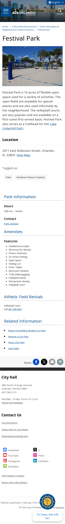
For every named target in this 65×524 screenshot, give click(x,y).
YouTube (13, 455)
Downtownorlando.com (15, 436)
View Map (23, 155)
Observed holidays (12, 402)
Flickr (41, 455)
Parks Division (11, 223)
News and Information (14, 482)
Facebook (13, 450)
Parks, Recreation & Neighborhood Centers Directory (30, 28)
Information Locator (13, 475)
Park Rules (13, 348)
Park (8, 177)
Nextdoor (13, 466)
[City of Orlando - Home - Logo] (24, 12)
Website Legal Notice (11, 502)
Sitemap (27, 502)
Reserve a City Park (18, 336)
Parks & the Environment (24, 26)
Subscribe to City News (15, 429)
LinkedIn (43, 461)
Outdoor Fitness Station (30, 177)
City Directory (9, 422)
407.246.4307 (15, 309)
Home (5, 26)
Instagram (14, 461)
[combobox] (56, 2)
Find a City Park (16, 342)
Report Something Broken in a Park (26, 330)
